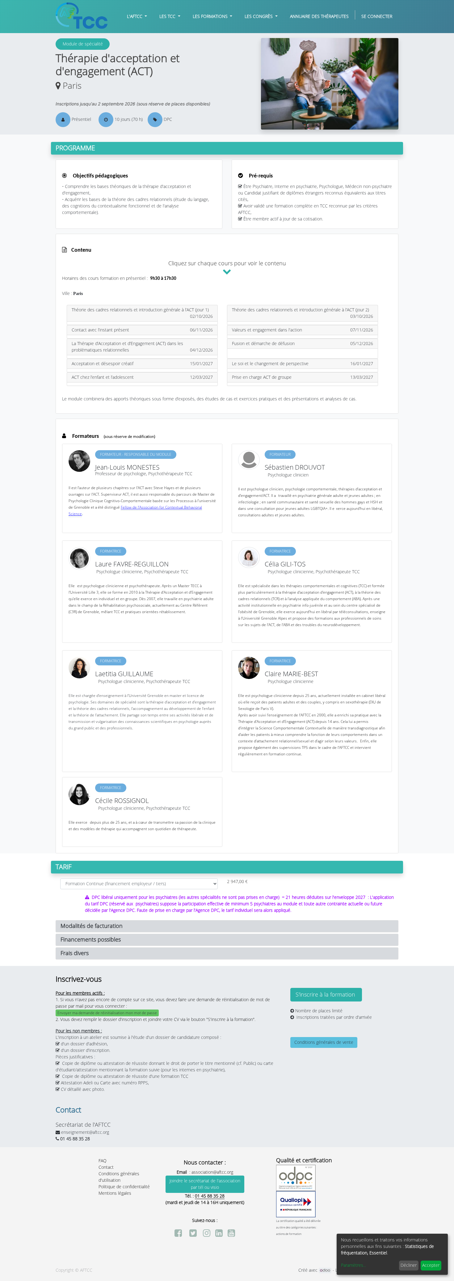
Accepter (430, 1265)
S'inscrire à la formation (326, 994)
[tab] (142, 313)
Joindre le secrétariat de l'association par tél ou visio (205, 1184)
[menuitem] (319, 16)
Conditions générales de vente (323, 1042)
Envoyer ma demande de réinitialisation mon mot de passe (107, 1013)
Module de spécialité (83, 44)
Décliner (409, 1265)
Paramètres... (353, 1265)
